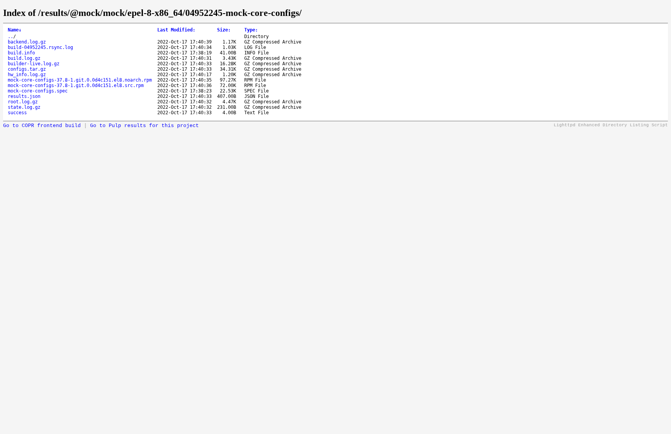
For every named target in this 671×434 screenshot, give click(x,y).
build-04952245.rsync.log (40, 47)
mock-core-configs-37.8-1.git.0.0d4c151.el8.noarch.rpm (80, 80)
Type (251, 30)
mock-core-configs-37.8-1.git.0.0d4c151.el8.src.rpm (76, 85)
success (17, 112)
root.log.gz (23, 102)
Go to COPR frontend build (42, 126)
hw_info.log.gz (27, 74)
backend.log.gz (27, 42)
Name (14, 30)
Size (224, 30)
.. (10, 36)
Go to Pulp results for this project (144, 126)
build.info (21, 53)
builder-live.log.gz (33, 63)
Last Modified (176, 30)
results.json (24, 96)
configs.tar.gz (27, 69)
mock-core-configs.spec (38, 91)
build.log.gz (24, 58)
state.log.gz (24, 107)
